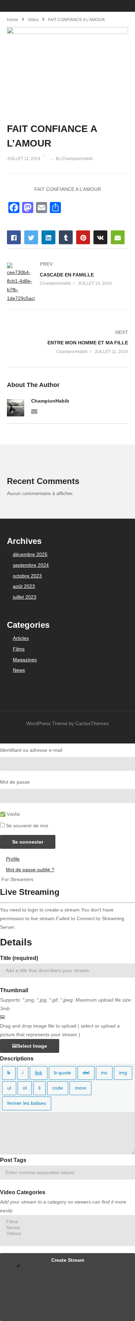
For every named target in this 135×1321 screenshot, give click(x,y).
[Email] (34, 411)
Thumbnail (14, 990)
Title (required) (19, 958)
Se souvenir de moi (27, 825)
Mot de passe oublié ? (30, 869)
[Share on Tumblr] (66, 237)
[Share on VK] (100, 237)
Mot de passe (15, 782)
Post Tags (13, 1160)
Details (16, 942)
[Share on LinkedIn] (48, 237)
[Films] (67, 1222)
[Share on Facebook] (14, 237)
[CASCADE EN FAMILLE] (67, 283)
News (19, 670)
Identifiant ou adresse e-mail (31, 750)
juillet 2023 (24, 597)
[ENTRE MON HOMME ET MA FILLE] (67, 342)
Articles (21, 638)
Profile (13, 859)
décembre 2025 (30, 554)
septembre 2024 (31, 565)
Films (19, 649)
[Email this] (118, 237)
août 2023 (24, 586)
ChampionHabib (50, 401)
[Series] (67, 1228)
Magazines (25, 659)
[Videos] (67, 1233)
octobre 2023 (27, 576)
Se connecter (27, 842)
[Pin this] (83, 237)
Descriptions (17, 1059)
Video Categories (22, 1192)
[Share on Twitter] (31, 237)
